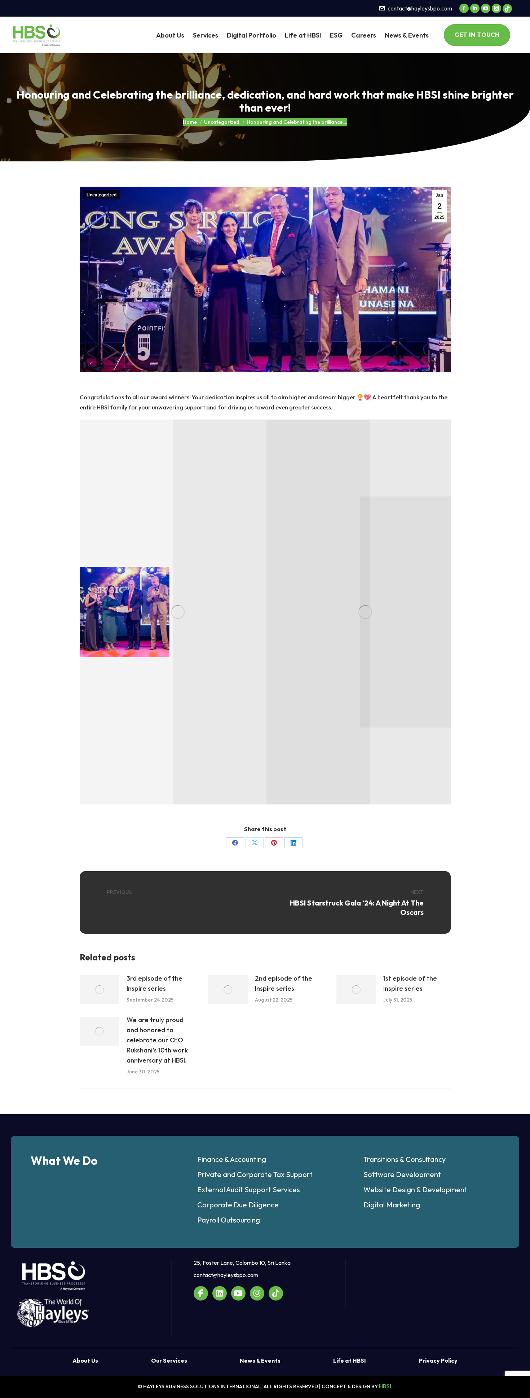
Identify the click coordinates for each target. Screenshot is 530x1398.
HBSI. (386, 1386)
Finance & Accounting (231, 1159)
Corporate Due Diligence (238, 1204)
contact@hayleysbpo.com (420, 8)
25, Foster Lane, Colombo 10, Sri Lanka (242, 1262)
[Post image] (99, 989)
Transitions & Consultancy (404, 1159)
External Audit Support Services (248, 1189)
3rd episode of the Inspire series (154, 983)
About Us (85, 1360)
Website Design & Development (415, 1189)
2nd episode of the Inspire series (283, 983)
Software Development (402, 1174)
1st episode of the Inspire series (410, 983)
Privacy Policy (438, 1360)
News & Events (260, 1360)
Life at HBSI (349, 1360)
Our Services (169, 1360)
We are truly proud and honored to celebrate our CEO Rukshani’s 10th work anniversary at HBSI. (157, 1040)
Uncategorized (101, 194)
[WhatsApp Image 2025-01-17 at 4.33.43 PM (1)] (124, 612)
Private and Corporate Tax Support (255, 1174)
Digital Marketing (391, 1204)
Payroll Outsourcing (228, 1219)
